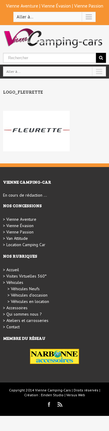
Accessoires (17, 307)
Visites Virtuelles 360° (26, 276)
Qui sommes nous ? (24, 314)
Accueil (12, 269)
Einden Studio (52, 395)
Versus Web (75, 395)
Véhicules (14, 282)
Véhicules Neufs (25, 288)
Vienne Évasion (56, 6)
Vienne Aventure (22, 6)
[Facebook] (49, 404)
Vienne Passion (88, 6)
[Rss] (60, 404)
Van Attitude (17, 238)
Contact (13, 327)
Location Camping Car (25, 244)
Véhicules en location (30, 301)
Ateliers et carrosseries (27, 320)
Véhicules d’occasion (29, 295)
